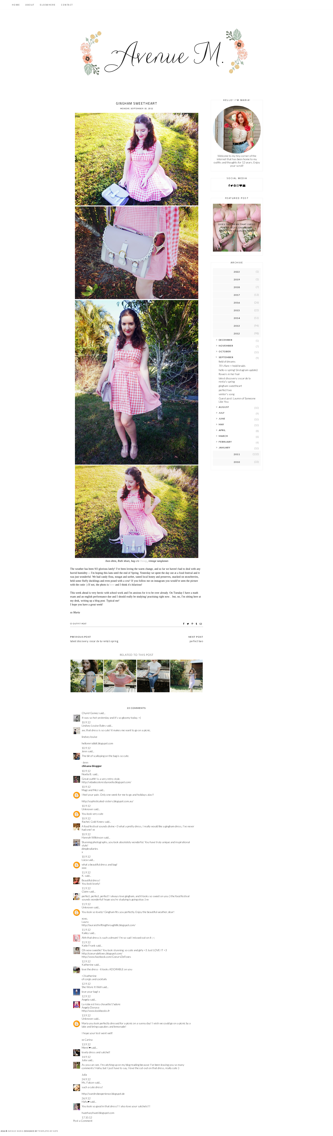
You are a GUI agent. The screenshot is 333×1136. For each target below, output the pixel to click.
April (222, 430)
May (221, 424)
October (225, 351)
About (29, 4)
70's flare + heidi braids (232, 365)
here (111, 584)
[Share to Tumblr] (197, 623)
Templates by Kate (48, 1131)
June (222, 418)
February (225, 441)
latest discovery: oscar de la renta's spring (235, 380)
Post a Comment (82, 1120)
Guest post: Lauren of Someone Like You (237, 400)
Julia (84, 1060)
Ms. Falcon (88, 1082)
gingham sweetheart (230, 385)
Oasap (143, 561)
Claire (85, 891)
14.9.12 (86, 1056)
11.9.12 (86, 872)
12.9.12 (86, 961)
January (224, 447)
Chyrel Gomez (90, 713)
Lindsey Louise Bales (94, 725)
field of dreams (227, 361)
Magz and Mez (90, 790)
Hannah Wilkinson (92, 837)
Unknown (87, 809)
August (224, 407)
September (226, 357)
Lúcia (85, 859)
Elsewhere (48, 4)
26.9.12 (86, 1098)
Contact (67, 4)
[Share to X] (188, 623)
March (223, 435)
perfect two (225, 390)
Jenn (84, 751)
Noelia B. (87, 774)
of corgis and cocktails (94, 979)
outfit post (80, 624)
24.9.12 (86, 1079)
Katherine (87, 964)
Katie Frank (88, 945)
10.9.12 (86, 722)
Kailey (85, 933)
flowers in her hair (229, 374)
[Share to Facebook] (184, 623)
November (226, 345)
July (222, 412)
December (225, 339)
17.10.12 (87, 1117)
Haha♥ (85, 1101)
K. (83, 875)
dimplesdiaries (90, 848)
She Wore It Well (92, 987)
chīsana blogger (92, 765)
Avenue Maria (16, 1131)
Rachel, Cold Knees (93, 821)
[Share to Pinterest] (193, 623)
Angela (85, 999)
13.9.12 (86, 1015)
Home (16, 4)
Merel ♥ (86, 1047)
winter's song (226, 394)
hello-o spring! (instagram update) (238, 370)
